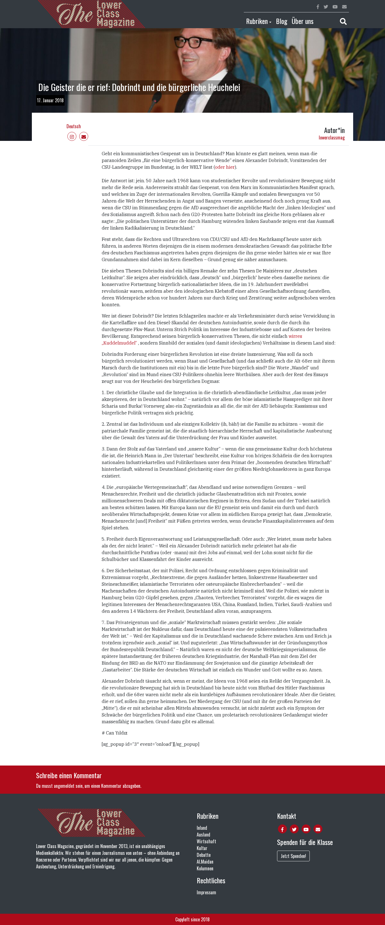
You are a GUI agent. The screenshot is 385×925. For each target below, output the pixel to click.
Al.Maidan (205, 861)
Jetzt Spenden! (293, 856)
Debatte (204, 854)
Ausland (203, 834)
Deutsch (74, 126)
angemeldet (64, 785)
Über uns (302, 21)
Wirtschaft (206, 841)
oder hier (225, 167)
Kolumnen (205, 868)
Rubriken (257, 21)
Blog (281, 21)
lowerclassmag (332, 137)
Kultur (202, 848)
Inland (202, 827)
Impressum (206, 892)
